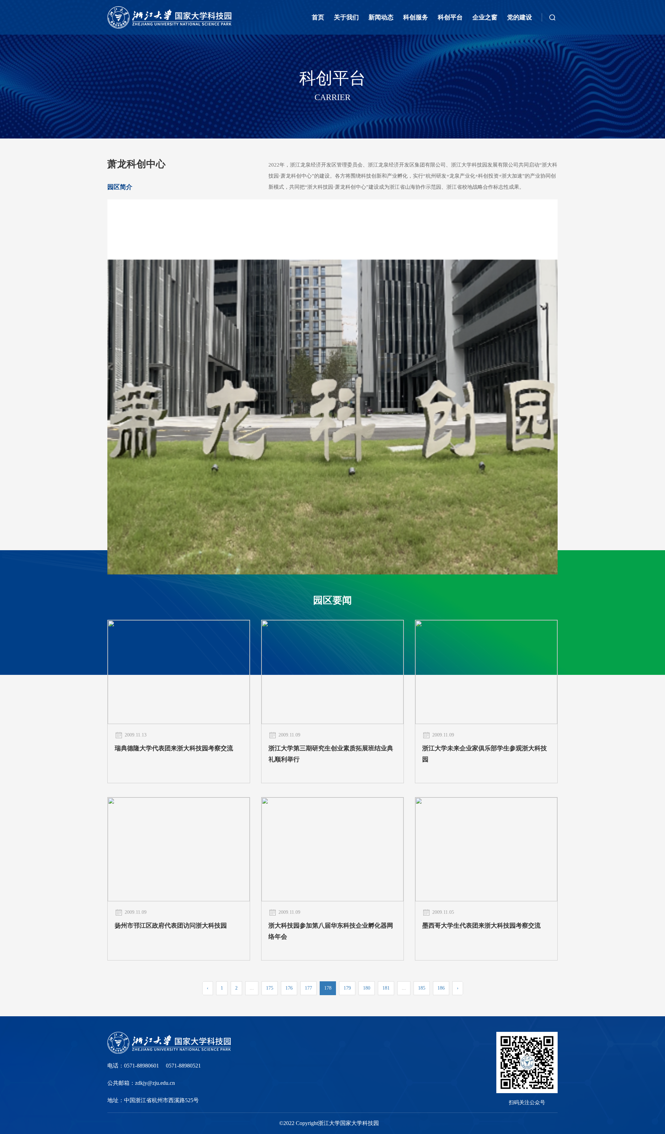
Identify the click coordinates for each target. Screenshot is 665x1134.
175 (269, 988)
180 (366, 988)
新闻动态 (381, 17)
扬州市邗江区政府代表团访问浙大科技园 (171, 925)
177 (308, 988)
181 (386, 988)
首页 (318, 17)
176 (289, 988)
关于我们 (346, 17)
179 (347, 988)
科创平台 (450, 17)
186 (441, 988)
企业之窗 (484, 17)
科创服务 (415, 17)
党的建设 (519, 17)
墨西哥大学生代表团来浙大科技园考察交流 (481, 925)
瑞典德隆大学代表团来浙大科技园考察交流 (174, 748)
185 (421, 988)
